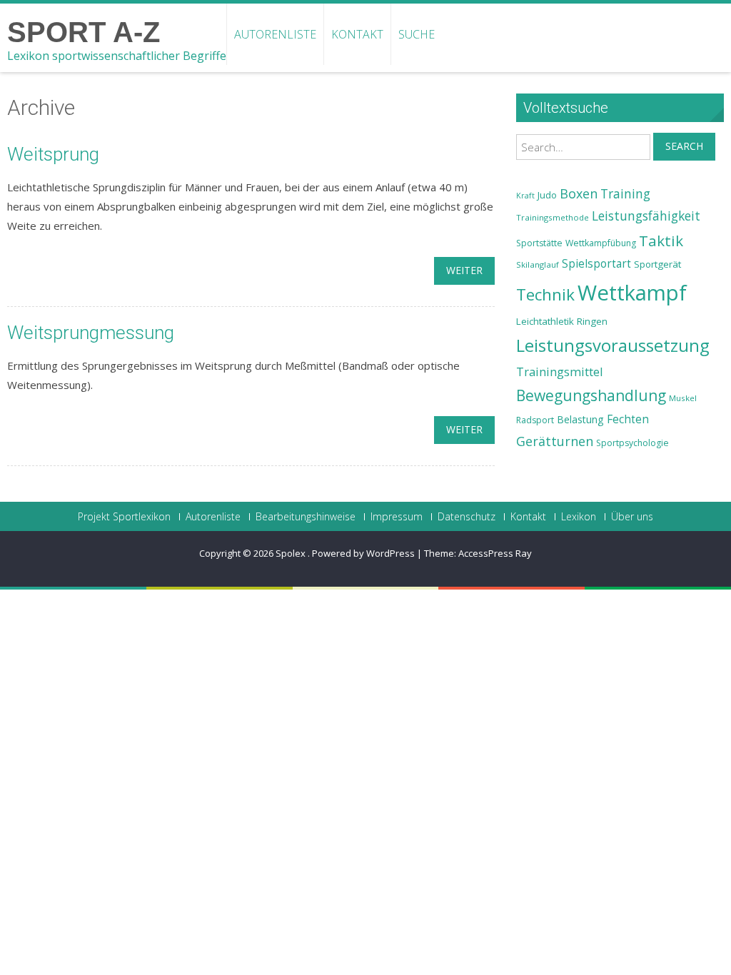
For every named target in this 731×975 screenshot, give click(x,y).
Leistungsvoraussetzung (613, 345)
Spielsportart (596, 263)
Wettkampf (632, 292)
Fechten (628, 419)
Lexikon (578, 516)
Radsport (535, 420)
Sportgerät (657, 264)
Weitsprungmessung (90, 332)
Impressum (396, 516)
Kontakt (357, 34)
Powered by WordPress (363, 553)
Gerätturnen (554, 441)
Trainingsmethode (552, 217)
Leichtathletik (545, 321)
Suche (416, 34)
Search (684, 146)
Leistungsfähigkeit (646, 215)
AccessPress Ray (495, 553)
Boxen (579, 193)
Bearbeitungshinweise (306, 516)
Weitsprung (53, 154)
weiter (464, 270)
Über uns (632, 516)
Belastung (580, 419)
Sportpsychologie (632, 443)
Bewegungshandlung (591, 395)
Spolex (292, 553)
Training (625, 193)
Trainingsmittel (559, 371)
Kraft (525, 196)
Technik (545, 294)
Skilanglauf (537, 264)
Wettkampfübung (600, 243)
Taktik (661, 241)
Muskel (683, 398)
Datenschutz (466, 516)
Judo (547, 194)
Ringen (592, 321)
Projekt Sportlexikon (124, 516)
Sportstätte (539, 243)
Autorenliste (275, 34)
